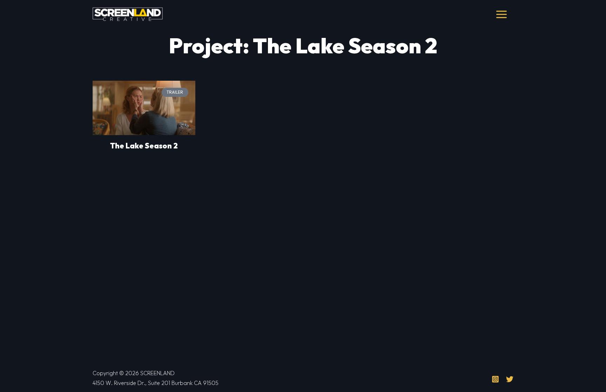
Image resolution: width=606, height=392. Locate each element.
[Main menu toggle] (502, 14)
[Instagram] (495, 379)
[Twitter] (509, 379)
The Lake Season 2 (144, 145)
